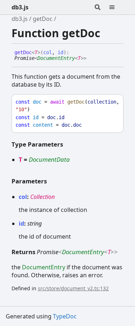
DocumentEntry (56, 58)
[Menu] (116, 7)
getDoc (43, 19)
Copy (111, 102)
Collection (42, 197)
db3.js (20, 7)
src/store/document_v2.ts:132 (73, 288)
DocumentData (49, 159)
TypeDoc (65, 316)
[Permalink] (91, 58)
